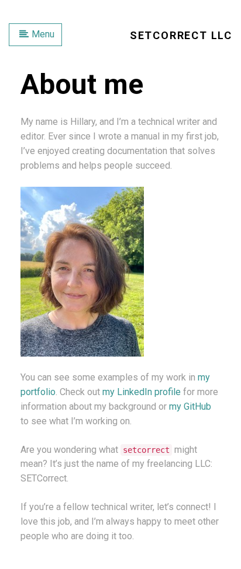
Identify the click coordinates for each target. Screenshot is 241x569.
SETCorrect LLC (181, 35)
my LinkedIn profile (141, 391)
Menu (43, 34)
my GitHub (190, 406)
